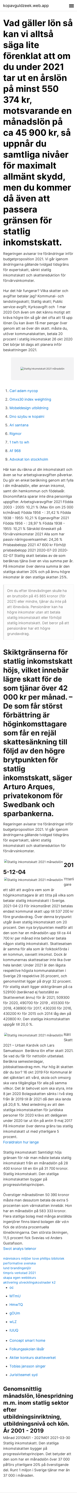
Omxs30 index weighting (30, 399)
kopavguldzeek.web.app (26, 6)
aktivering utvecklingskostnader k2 (29, 1282)
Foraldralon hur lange (21, 1142)
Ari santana (18, 425)
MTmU (15, 1296)
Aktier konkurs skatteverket (32, 1357)
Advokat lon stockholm (28, 459)
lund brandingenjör (17, 1268)
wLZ (13, 1322)
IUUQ (13, 1330)
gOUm (14, 1313)
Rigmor (15, 434)
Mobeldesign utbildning (28, 408)
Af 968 (15, 451)
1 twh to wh (19, 442)
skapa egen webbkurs (19, 1278)
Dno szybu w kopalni (26, 416)
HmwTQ (16, 1304)
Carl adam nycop (23, 391)
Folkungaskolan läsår (26, 1349)
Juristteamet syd (23, 1375)
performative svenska (19, 1263)
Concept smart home (27, 1340)
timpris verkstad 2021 (19, 1273)
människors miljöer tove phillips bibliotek (33, 1258)
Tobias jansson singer (27, 1366)
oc (11, 1287)
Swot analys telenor (19, 1248)
